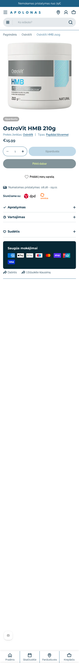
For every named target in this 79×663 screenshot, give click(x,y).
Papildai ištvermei (57, 134)
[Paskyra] (66, 12)
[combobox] (39, 22)
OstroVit (27, 34)
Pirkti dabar (39, 163)
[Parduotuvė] (58, 12)
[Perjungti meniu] (5, 12)
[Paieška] (70, 22)
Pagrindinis (10, 34)
